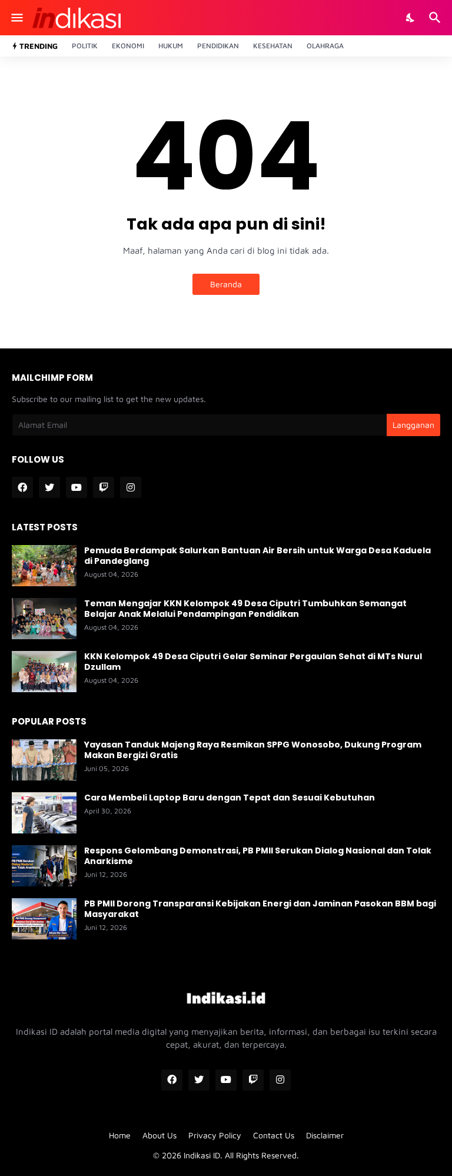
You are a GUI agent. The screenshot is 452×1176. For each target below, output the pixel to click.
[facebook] (22, 487)
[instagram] (130, 487)
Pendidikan (218, 45)
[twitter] (49, 487)
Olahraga (325, 45)
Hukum (170, 45)
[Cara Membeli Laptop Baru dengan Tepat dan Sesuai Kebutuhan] (44, 812)
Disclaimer (325, 1135)
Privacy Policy (214, 1135)
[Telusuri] (436, 17)
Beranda (226, 284)
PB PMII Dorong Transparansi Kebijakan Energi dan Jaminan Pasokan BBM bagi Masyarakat (260, 908)
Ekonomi (128, 45)
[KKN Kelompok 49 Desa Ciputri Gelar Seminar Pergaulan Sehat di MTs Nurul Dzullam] (44, 671)
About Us (159, 1135)
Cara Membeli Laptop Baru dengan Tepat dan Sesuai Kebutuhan (229, 797)
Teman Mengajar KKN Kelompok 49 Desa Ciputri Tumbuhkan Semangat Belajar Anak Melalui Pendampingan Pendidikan (245, 608)
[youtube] (76, 487)
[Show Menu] (16, 18)
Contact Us (273, 1135)
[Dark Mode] (411, 18)
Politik (85, 45)
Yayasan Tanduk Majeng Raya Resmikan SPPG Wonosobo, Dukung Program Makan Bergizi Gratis (252, 749)
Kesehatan (273, 45)
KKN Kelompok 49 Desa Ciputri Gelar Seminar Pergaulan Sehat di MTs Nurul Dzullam (253, 661)
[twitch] (103, 487)
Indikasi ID (202, 1155)
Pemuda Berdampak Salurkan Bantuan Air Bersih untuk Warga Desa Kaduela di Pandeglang (257, 555)
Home (120, 1135)
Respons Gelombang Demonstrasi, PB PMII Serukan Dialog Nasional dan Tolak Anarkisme (257, 855)
